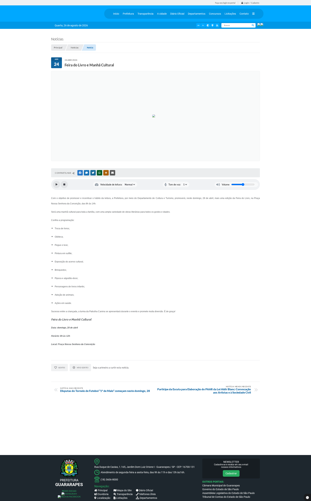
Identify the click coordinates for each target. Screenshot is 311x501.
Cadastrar (231, 473)
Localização (103, 497)
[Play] (56, 184)
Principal (102, 490)
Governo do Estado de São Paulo (220, 489)
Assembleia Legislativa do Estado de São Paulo (228, 493)
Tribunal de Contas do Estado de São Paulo (226, 496)
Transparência (125, 494)
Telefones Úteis (147, 494)
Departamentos (148, 497)
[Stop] (64, 184)
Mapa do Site (124, 490)
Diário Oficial (146, 490)
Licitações (121, 497)
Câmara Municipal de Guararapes (221, 485)
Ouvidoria (103, 494)
